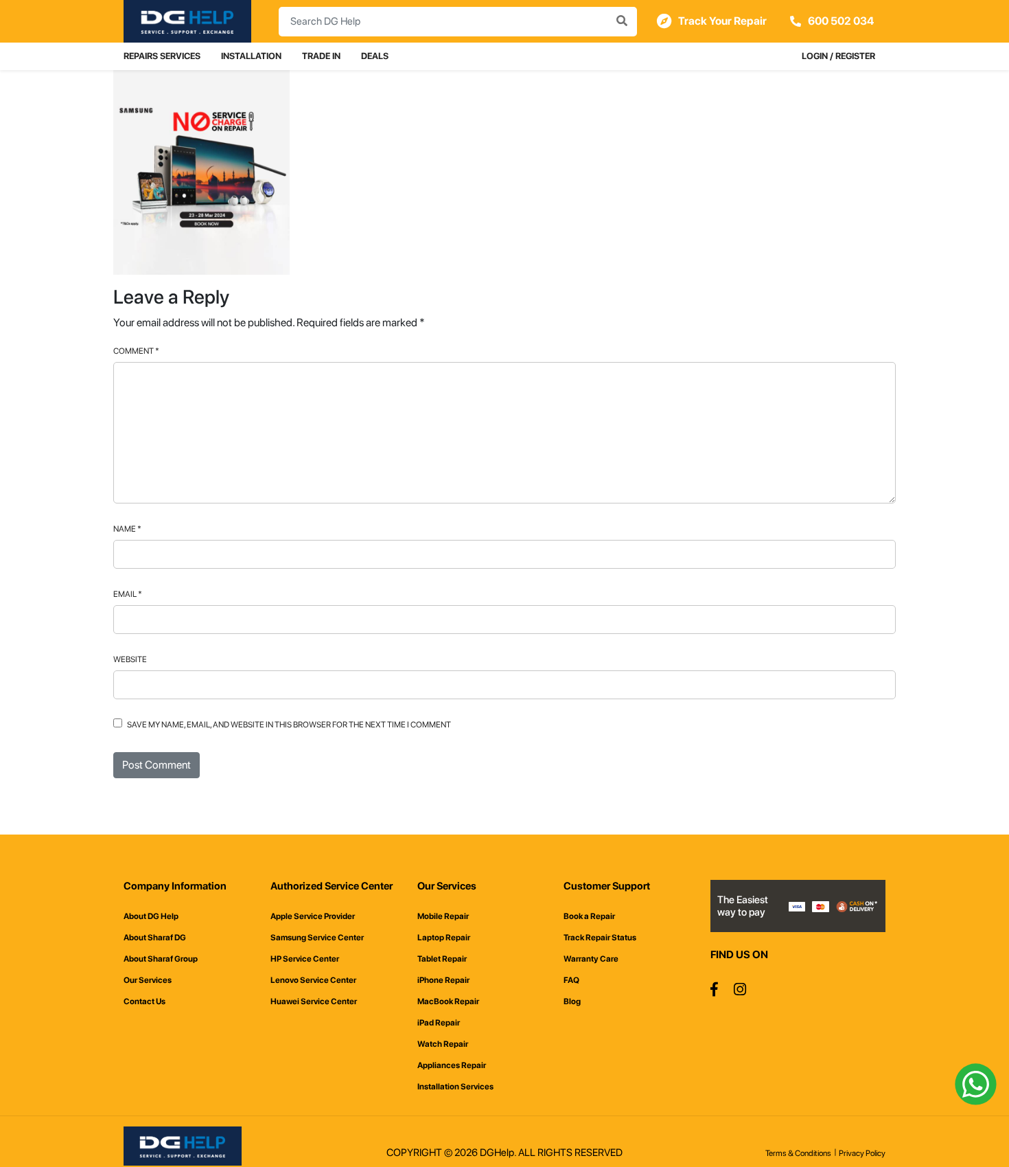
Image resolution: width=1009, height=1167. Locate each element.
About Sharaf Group (161, 959)
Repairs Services (162, 56)
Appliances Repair (451, 1065)
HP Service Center (304, 959)
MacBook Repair (448, 1001)
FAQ (571, 980)
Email (127, 594)
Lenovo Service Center (313, 980)
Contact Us (144, 1001)
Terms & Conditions (798, 1153)
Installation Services (455, 1086)
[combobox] (458, 21)
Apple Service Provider (312, 916)
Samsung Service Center (317, 937)
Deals (374, 56)
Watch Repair (442, 1044)
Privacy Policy (862, 1153)
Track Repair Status (600, 937)
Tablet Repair (442, 959)
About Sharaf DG (155, 937)
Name (127, 529)
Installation (251, 56)
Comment (136, 351)
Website (130, 659)
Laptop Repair (443, 937)
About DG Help (151, 916)
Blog (572, 1001)
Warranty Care (591, 959)
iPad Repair (438, 1023)
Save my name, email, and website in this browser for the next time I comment (289, 724)
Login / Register (838, 56)
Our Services (148, 980)
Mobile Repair (443, 916)
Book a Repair (589, 916)
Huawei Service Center (313, 1001)
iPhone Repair (443, 980)
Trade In (321, 56)
